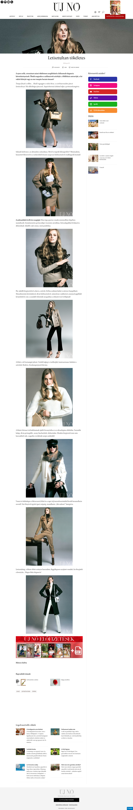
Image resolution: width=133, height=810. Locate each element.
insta (5, 2)
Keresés (103, 12)
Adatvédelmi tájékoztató (62, 805)
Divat (18, 691)
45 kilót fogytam (65, 749)
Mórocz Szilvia (21, 663)
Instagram (97, 85)
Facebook (96, 79)
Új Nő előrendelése (99, 110)
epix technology (70, 808)
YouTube (96, 91)
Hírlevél (99, 12)
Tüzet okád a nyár (104, 121)
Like (65, 67)
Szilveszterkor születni (32, 680)
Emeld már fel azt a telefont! (107, 132)
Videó (85, 16)
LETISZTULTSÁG (26, 691)
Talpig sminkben (65, 680)
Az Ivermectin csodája (32, 765)
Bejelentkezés (95, 12)
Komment (57, 67)
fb (2, 2)
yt (8, 2)
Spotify (96, 104)
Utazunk (102, 167)
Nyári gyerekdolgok (105, 144)
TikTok (96, 98)
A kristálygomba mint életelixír (35, 729)
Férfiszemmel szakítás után (68, 729)
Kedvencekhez (75, 67)
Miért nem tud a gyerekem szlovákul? (71, 765)
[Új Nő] (66, 7)
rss (11, 2)
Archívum (95, 16)
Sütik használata (73, 805)
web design (61, 808)
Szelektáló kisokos (31, 749)
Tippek (34, 691)
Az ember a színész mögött (106, 156)
